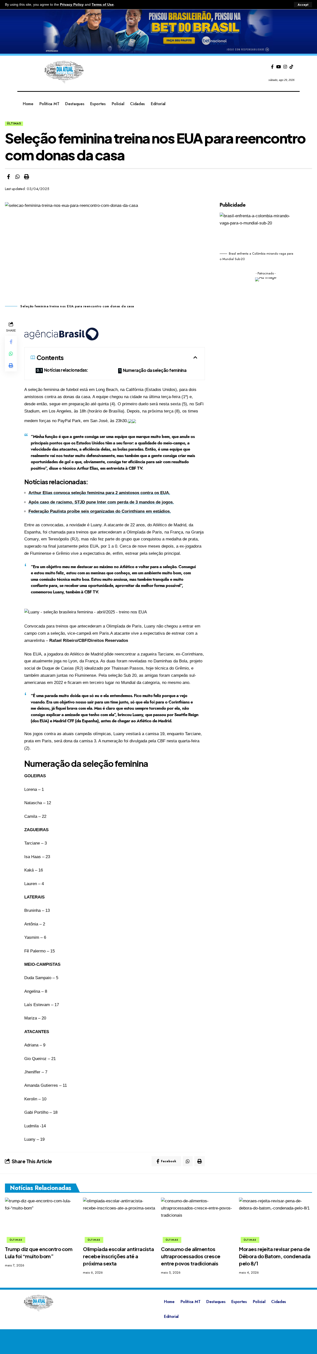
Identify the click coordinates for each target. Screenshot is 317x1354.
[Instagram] (285, 67)
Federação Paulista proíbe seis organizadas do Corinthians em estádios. (99, 511)
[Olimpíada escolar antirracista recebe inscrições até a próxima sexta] (119, 1219)
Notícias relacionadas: (66, 370)
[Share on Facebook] (8, 177)
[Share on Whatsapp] (17, 177)
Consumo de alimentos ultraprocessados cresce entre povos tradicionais (190, 1256)
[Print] (26, 177)
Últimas (14, 123)
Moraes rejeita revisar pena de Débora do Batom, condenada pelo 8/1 (274, 1256)
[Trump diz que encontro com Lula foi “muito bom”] (41, 1219)
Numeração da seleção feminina (155, 370)
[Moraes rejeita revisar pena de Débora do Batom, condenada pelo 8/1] (275, 1219)
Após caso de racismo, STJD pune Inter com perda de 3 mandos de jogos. (101, 502)
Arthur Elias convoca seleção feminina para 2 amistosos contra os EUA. (99, 492)
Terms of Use (103, 4)
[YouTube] (278, 67)
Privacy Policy (72, 4)
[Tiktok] (291, 67)
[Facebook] (272, 67)
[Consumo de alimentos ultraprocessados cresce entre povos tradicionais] (197, 1219)
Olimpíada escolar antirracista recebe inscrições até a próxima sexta (118, 1256)
